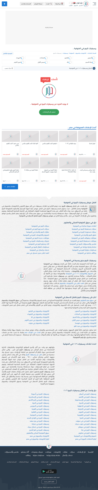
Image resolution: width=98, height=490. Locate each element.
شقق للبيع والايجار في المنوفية (85, 235)
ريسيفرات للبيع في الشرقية (87, 409)
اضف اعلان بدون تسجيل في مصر (38, 253)
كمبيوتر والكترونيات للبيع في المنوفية (36, 235)
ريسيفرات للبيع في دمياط (40, 424)
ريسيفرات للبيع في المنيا (88, 418)
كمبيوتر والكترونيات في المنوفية (85, 436)
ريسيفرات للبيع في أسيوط (40, 394)
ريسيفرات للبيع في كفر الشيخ (39, 430)
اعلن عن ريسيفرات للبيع (34, 355)
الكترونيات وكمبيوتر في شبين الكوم (37, 320)
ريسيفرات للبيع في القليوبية (86, 415)
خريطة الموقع (38, 4)
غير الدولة (58, 4)
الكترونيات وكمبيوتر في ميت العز (85, 326)
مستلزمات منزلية (38, 455)
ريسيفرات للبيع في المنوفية (39, 415)
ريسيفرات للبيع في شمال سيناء (38, 427)
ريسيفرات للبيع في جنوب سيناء (85, 424)
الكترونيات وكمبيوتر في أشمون (85, 311)
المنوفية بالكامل (7, 53)
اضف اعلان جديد (49, 481)
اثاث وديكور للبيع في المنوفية (38, 244)
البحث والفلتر (44, 462)
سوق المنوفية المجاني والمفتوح (38, 433)
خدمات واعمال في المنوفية (39, 250)
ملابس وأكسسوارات (12, 452)
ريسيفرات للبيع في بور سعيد (39, 421)
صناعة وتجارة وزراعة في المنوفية (85, 247)
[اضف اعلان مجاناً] (4, 3)
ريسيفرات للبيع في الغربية (40, 409)
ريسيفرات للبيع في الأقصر (87, 397)
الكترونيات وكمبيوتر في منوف (39, 323)
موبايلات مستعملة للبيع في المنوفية (83, 241)
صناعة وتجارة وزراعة (53, 455)
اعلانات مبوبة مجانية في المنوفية (84, 226)
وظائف (28, 455)
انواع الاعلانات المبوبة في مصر (85, 439)
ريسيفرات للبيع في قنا (88, 430)
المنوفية (71, 53)
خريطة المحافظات (24, 462)
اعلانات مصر (11, 187)
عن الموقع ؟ (87, 462)
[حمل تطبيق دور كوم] (49, 471)
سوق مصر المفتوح (87, 300)
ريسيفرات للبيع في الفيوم (87, 412)
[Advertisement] (49, 27)
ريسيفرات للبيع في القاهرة (40, 412)
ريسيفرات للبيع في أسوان (87, 394)
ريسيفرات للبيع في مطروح (87, 433)
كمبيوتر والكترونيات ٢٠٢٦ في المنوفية (79, 274)
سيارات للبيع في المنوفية (40, 226)
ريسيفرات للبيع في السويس (39, 406)
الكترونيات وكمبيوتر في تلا (40, 317)
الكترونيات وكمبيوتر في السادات (85, 314)
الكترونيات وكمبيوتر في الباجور (38, 311)
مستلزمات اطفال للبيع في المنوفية (37, 247)
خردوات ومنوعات (37, 452)
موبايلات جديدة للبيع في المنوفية (37, 238)
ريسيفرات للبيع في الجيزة (40, 403)
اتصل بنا (49, 464)
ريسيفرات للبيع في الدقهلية (86, 406)
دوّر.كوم (40, 487)
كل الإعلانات (81, 452)
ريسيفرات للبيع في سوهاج (87, 427)
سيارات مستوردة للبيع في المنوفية (84, 232)
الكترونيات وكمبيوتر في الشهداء (38, 314)
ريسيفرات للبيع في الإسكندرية (39, 397)
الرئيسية (90, 452)
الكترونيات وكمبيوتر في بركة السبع (84, 317)
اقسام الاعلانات (91, 53)
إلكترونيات (57, 452)
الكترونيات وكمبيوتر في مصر (39, 436)
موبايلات (48, 452)
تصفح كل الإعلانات (49, 112)
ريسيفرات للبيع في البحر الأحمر (39, 400)
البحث (47, 4)
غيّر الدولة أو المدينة (76, 462)
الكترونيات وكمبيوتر (80, 53)
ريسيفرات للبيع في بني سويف (86, 421)
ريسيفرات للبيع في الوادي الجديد (38, 418)
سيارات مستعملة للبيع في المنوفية (84, 229)
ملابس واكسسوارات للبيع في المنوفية (83, 244)
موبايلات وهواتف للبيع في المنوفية (84, 238)
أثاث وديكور (25, 452)
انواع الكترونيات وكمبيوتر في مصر (37, 439)
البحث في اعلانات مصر (32, 332)
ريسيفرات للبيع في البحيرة (87, 403)
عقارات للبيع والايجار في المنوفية (37, 232)
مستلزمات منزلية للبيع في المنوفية (84, 250)
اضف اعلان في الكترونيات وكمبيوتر (72, 283)
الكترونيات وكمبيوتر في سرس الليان (84, 320)
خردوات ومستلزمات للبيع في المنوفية (36, 241)
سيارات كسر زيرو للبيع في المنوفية (37, 229)
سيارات (72, 452)
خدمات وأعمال (67, 455)
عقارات (65, 452)
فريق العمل (65, 462)
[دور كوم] (49, 447)
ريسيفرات (65, 53)
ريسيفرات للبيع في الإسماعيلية (85, 400)
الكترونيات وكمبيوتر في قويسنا (85, 323)
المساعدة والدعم (26, 4)
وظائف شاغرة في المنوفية (87, 253)
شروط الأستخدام (55, 462)
